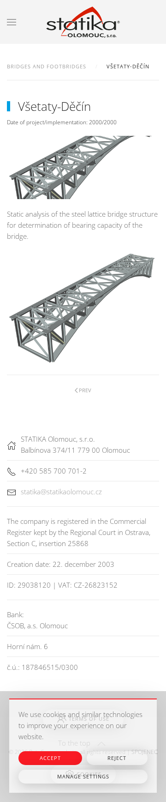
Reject (116, 757)
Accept (50, 757)
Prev (85, 390)
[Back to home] (83, 22)
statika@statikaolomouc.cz (61, 491)
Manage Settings (83, 776)
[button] (11, 22)
